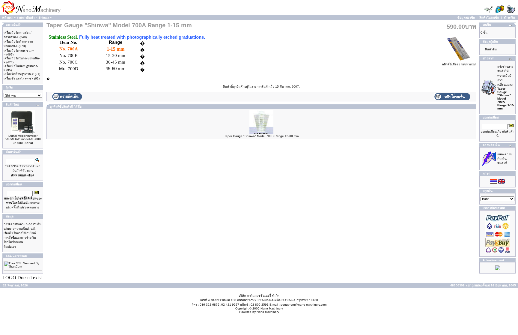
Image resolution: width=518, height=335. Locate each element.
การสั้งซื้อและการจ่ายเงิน (20, 237)
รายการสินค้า (26, 17)
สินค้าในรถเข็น (489, 17)
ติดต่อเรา (10, 246)
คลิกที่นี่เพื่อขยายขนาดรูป (458, 64)
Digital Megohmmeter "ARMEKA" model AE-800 (23, 137)
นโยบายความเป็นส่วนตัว (20, 228)
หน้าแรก (7, 17)
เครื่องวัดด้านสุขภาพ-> (19, 74)
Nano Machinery (271, 308)
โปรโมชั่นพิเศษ (13, 242)
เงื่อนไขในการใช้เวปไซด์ (20, 233)
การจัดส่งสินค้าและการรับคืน (22, 224)
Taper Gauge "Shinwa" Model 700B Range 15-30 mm (261, 136)
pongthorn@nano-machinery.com (303, 304)
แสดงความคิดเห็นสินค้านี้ (504, 159)
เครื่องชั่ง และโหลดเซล (18, 78)
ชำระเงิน (509, 17)
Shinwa (43, 17)
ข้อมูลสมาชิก (466, 17)
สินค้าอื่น (491, 49)
